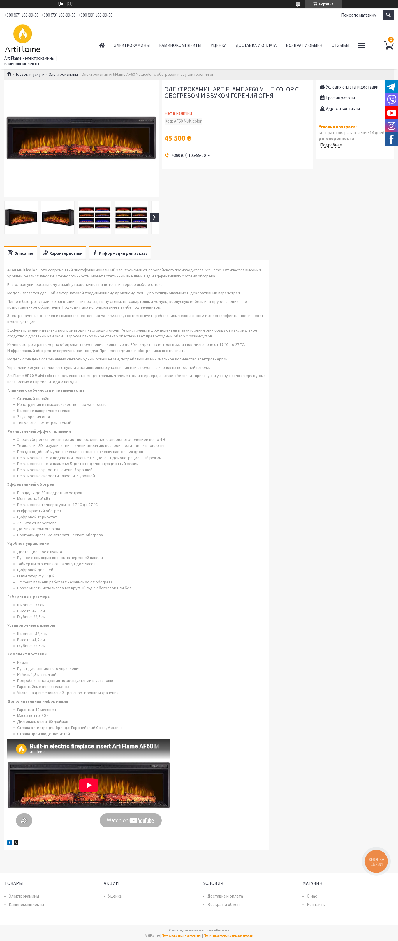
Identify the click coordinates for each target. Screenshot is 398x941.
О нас (312, 896)
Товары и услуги (30, 74)
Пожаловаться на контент (182, 935)
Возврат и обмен (304, 45)
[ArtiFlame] (45, 37)
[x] (16, 843)
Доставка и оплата (256, 45)
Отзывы (340, 45)
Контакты (316, 904)
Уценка (218, 45)
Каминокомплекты (180, 45)
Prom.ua (222, 930)
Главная (102, 45)
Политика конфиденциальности (228, 935)
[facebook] (9, 843)
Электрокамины (132, 45)
